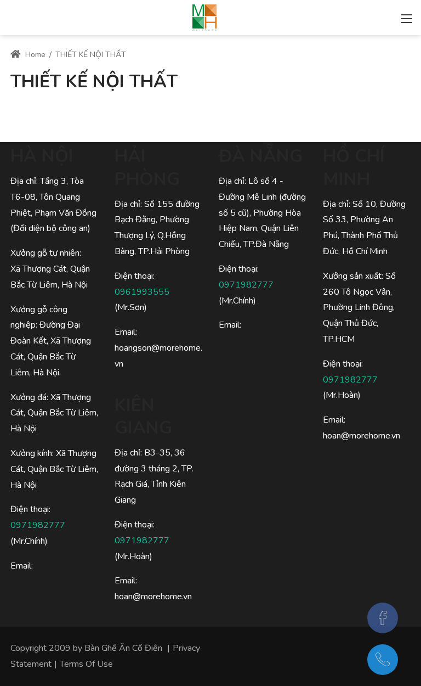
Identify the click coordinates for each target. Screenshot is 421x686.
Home (34, 54)
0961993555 (142, 292)
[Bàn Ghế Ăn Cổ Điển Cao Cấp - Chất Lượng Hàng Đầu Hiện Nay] (204, 16)
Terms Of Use (86, 664)
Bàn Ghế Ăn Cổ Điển (123, 648)
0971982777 (37, 525)
